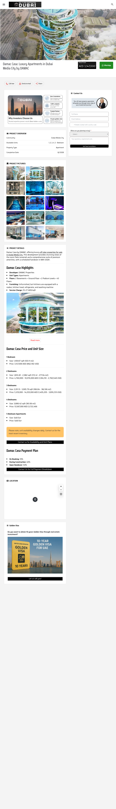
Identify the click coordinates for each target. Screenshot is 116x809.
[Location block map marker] (35, 499)
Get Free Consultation (89, 146)
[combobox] (73, 125)
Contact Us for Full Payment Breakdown (35, 469)
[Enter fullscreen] (61, 494)
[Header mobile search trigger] (112, 4)
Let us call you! (35, 578)
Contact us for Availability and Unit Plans (35, 442)
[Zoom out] (61, 489)
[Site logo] (25, 4)
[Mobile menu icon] (3, 4)
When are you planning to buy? (80, 131)
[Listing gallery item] (15, 173)
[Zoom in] (61, 486)
